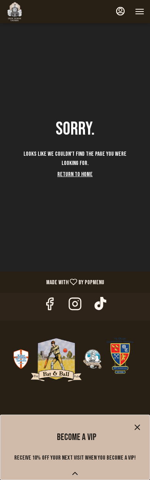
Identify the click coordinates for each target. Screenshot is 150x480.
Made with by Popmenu (55, 282)
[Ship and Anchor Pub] (92, 359)
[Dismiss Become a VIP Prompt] (137, 427)
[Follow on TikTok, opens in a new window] (100, 307)
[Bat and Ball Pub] (56, 359)
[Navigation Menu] (139, 11)
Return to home (75, 174)
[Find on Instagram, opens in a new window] (75, 307)
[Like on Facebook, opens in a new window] (50, 307)
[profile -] (120, 11)
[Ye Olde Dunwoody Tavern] (120, 359)
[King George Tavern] (21, 359)
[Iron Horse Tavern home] (40, 11)
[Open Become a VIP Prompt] (75, 473)
